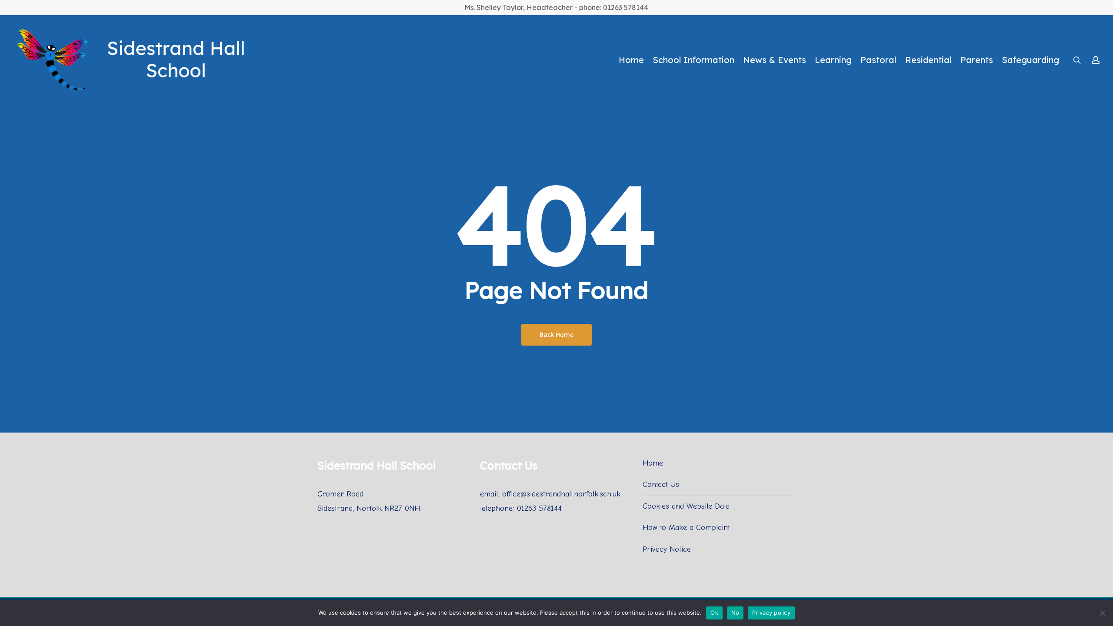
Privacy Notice (667, 549)
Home (653, 463)
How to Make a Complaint (686, 527)
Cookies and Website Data (686, 506)
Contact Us (661, 484)
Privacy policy (771, 612)
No (735, 612)
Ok (714, 612)
